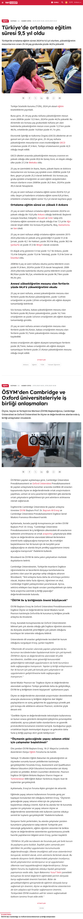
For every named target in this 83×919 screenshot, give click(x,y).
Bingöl (39, 244)
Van (15, 228)
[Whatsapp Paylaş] (53, 98)
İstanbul (15, 257)
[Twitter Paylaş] (35, 98)
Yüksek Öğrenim (54, 365)
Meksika (33, 162)
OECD (62, 142)
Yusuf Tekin (55, 872)
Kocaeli (41, 218)
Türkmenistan (17, 778)
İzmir (50, 218)
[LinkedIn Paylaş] (41, 98)
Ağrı (69, 221)
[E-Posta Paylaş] (59, 98)
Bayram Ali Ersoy (51, 510)
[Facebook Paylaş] (29, 98)
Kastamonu (64, 225)
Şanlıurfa (15, 244)
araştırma (47, 533)
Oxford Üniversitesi (41, 483)
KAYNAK (14, 21)
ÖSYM (23, 510)
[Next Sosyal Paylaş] (23, 98)
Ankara (41, 214)
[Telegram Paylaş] (47, 98)
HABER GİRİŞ (26, 21)
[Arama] (62, 2)
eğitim (60, 106)
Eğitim (34, 365)
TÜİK (42, 365)
